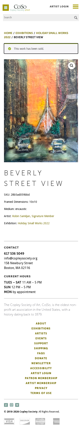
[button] (71, 65)
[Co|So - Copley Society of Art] (16, 6)
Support (41, 343)
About (41, 323)
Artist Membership (41, 383)
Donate (41, 358)
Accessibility (41, 368)
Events (41, 338)
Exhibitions (41, 328)
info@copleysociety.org (20, 258)
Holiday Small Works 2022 (34, 223)
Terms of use (41, 393)
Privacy (41, 388)
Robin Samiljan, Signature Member (33, 216)
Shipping (41, 348)
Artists (41, 333)
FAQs (41, 353)
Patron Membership (41, 378)
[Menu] (75, 7)
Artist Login (59, 6)
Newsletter (41, 363)
